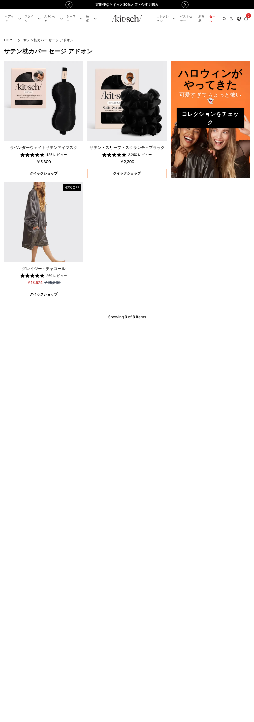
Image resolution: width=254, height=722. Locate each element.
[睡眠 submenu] (95, 18)
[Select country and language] (239, 19)
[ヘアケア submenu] (20, 18)
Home (9, 40)
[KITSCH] (127, 18)
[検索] (224, 19)
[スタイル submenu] (39, 18)
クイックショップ (44, 173)
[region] (127, 4)
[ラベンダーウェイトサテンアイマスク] (43, 101)
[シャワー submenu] (81, 18)
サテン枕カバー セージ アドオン (48, 40)
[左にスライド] (68, 4)
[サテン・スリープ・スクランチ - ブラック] (127, 101)
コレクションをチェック (210, 118)
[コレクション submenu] (174, 18)
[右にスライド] (185, 4)
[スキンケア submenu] (61, 18)
